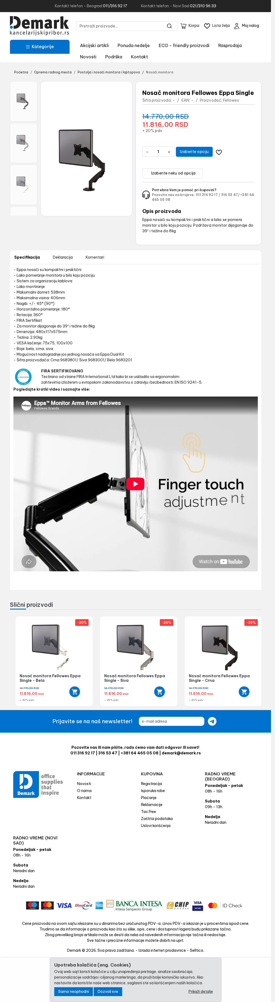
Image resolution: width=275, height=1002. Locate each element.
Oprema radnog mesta (53, 72)
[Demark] (39, 26)
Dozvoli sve (108, 991)
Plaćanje (149, 797)
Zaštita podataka (157, 818)
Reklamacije (151, 804)
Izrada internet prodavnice (162, 950)
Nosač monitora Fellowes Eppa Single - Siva (134, 678)
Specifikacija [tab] (27, 257)
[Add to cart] (74, 691)
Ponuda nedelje (134, 45)
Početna (21, 72)
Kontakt (139, 56)
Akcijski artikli (94, 45)
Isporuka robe (153, 790)
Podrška (113, 56)
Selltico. (197, 950)
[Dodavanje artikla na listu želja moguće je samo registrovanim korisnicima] (218, 151)
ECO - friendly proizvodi (184, 45)
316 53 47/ (230, 195)
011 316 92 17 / (208, 195)
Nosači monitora (159, 72)
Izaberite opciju (194, 151)
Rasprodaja (230, 45)
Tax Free (148, 811)
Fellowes (231, 100)
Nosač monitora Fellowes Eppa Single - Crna (219, 678)
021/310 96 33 (203, 5)
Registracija (151, 783)
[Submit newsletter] (212, 721)
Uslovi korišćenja (156, 825)
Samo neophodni (73, 991)
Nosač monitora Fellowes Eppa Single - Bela (50, 678)
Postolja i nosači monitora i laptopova (109, 72)
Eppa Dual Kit (112, 354)
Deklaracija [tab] (63, 257)
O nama (84, 790)
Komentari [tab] (95, 257)
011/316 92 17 (115, 5)
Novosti (88, 56)
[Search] (170, 26)
